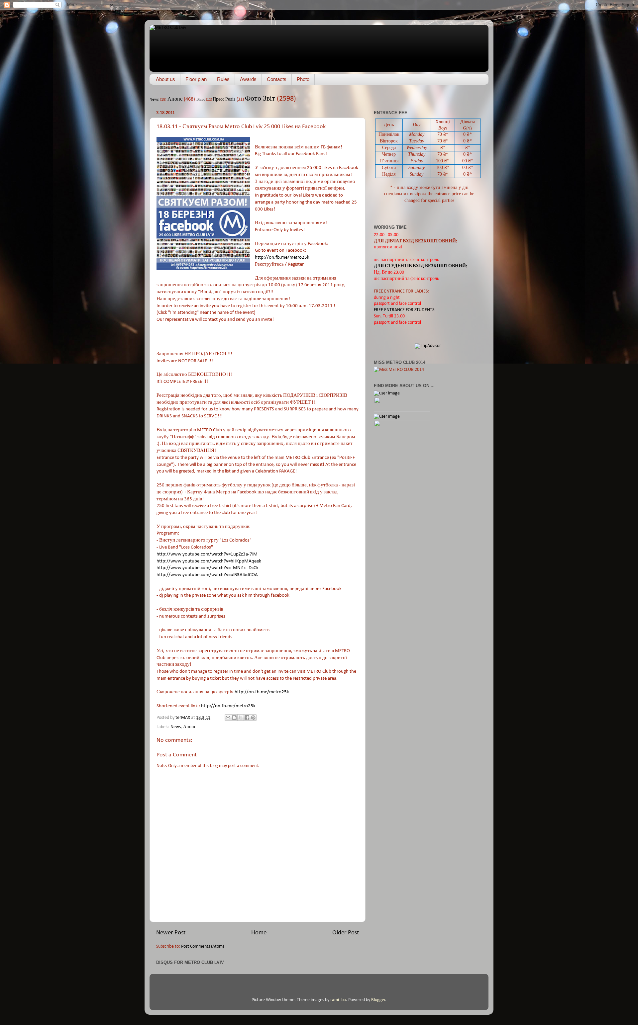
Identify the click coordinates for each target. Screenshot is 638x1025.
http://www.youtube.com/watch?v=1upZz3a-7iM (207, 554)
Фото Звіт (260, 98)
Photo (303, 79)
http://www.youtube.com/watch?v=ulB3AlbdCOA (207, 574)
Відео (200, 100)
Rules (223, 79)
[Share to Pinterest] (253, 717)
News (154, 100)
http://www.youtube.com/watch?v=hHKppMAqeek (209, 561)
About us (165, 79)
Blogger (378, 1000)
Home (258, 933)
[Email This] (228, 717)
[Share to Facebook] (247, 717)
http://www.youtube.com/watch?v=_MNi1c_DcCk (208, 567)
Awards (248, 79)
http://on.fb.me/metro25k (282, 257)
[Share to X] (240, 717)
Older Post (345, 933)
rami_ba (338, 1000)
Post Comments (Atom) (202, 946)
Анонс (174, 99)
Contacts (276, 79)
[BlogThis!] (234, 717)
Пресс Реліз (224, 99)
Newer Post (170, 933)
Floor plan (196, 79)
